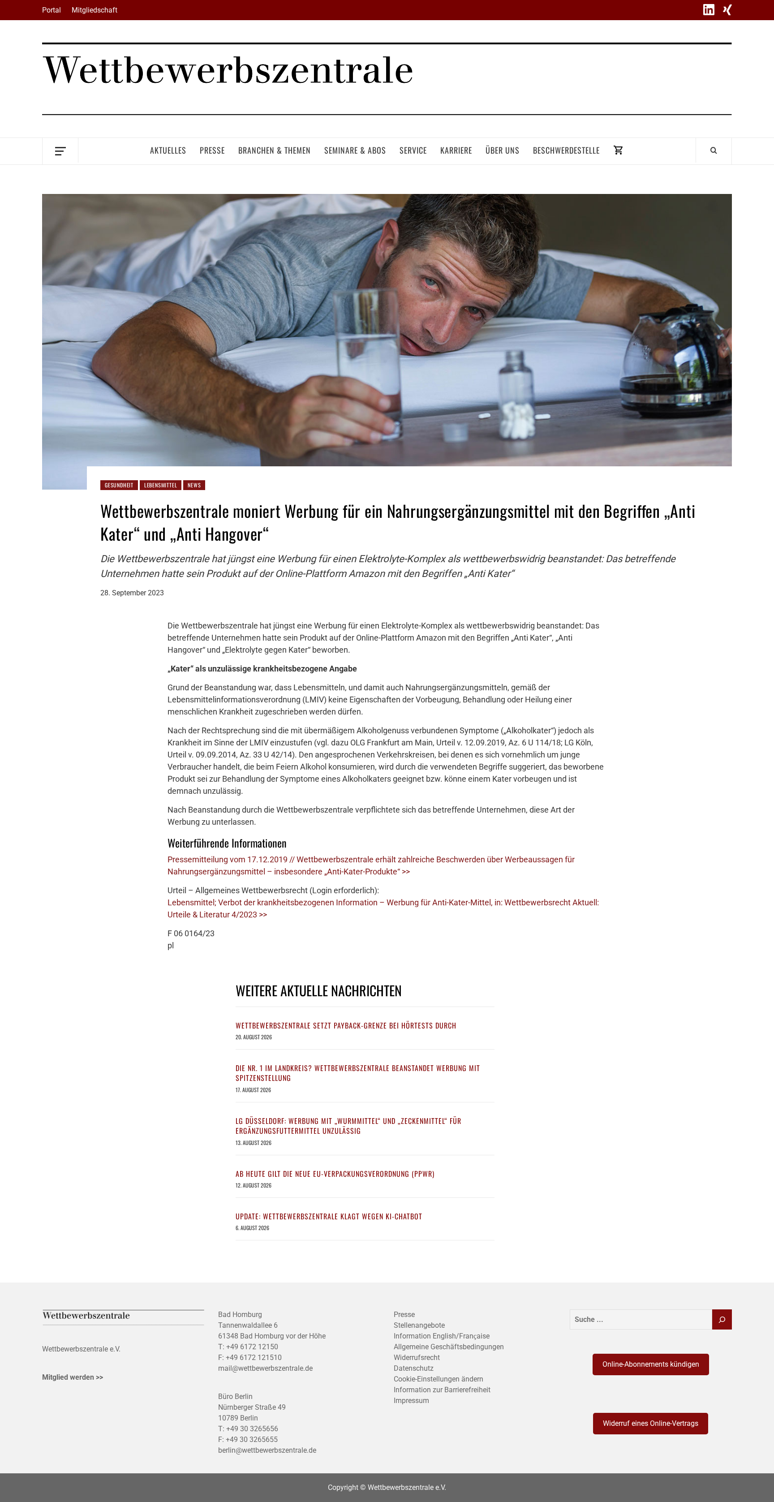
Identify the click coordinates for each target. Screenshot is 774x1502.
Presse (212, 150)
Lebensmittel (160, 485)
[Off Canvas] (60, 150)
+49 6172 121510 (254, 1357)
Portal (51, 10)
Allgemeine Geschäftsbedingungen (449, 1347)
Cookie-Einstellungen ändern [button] (438, 1379)
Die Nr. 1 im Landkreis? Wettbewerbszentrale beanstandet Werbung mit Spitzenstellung (358, 1073)
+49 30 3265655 (252, 1439)
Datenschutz (414, 1368)
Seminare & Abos (355, 150)
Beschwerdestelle (566, 150)
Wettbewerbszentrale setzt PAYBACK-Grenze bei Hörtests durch (346, 1025)
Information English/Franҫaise (442, 1336)
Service (413, 150)
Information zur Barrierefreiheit (442, 1390)
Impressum (411, 1400)
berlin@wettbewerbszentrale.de (267, 1450)
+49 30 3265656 (252, 1429)
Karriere (456, 150)
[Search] (713, 150)
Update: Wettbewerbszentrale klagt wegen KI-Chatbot (329, 1216)
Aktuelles (168, 150)
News (194, 485)
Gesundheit (119, 485)
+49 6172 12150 (252, 1347)
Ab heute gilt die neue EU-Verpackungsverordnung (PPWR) (335, 1173)
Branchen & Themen (274, 150)
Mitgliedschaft (94, 10)
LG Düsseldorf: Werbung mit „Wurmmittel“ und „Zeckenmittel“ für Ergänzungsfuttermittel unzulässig (348, 1125)
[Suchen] (722, 1319)
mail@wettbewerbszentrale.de (265, 1368)
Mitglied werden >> (72, 1377)
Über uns (503, 150)
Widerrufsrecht (417, 1357)
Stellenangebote (419, 1325)
